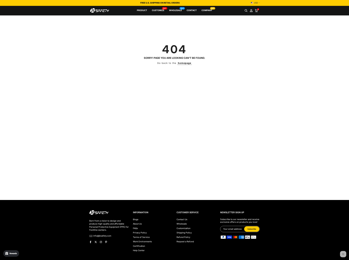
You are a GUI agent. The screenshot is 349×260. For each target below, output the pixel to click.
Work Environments (142, 241)
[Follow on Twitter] (95, 242)
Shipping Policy (184, 232)
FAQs (135, 228)
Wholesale (182, 223)
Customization (183, 228)
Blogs (135, 219)
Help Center (139, 250)
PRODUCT (142, 10)
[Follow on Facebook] (90, 242)
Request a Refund (185, 241)
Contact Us (182, 219)
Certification (139, 246)
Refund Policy (183, 237)
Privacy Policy (140, 232)
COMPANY (207, 10)
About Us (137, 223)
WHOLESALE (176, 10)
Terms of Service (141, 237)
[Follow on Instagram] (101, 242)
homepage (184, 63)
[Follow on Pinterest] (106, 242)
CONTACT (192, 10)
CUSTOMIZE (159, 10)
